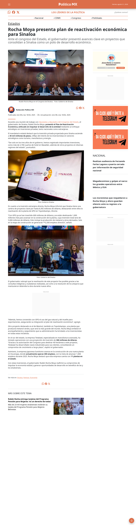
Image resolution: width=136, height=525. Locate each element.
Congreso (76, 18)
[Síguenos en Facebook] (13, 12)
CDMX (58, 18)
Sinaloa (20, 378)
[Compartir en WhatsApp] (77, 108)
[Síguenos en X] (18, 12)
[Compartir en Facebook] (80, 108)
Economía (33, 378)
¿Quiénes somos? (121, 12)
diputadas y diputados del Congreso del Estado (58, 122)
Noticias (26, 378)
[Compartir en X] (83, 108)
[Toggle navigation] (9, 4)
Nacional (39, 18)
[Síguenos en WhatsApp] (9, 12)
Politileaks (97, 18)
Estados (14, 23)
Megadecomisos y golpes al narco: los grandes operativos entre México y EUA (110, 184)
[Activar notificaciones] (131, 520)
